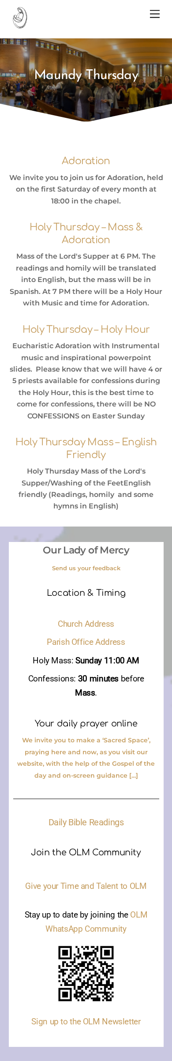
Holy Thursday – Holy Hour (86, 329)
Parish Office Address (86, 642)
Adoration (86, 161)
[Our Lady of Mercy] (20, 25)
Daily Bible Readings (86, 822)
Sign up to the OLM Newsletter (85, 1022)
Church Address (86, 624)
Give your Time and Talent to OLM (85, 886)
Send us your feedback (86, 568)
